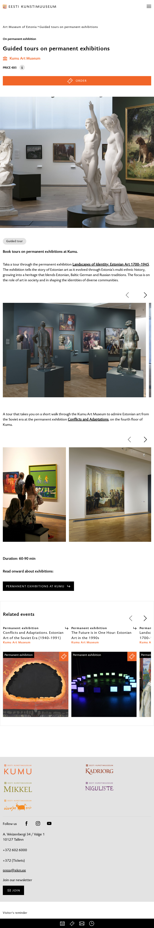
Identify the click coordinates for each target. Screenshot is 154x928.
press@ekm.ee (14, 870)
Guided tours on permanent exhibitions (68, 27)
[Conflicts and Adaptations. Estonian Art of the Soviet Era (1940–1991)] (35, 688)
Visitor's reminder (15, 913)
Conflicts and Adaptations (88, 419)
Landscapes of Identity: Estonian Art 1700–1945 (110, 264)
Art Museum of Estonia (20, 27)
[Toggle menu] (149, 6)
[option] (74, 353)
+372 (7, 860)
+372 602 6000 (15, 850)
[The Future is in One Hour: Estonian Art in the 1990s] (104, 688)
